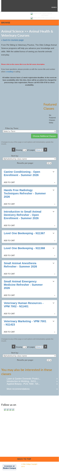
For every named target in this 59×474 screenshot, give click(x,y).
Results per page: (26, 163)
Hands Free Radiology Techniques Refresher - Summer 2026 (25, 193)
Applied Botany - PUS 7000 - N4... (23, 384)
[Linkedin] (13, 409)
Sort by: (15, 156)
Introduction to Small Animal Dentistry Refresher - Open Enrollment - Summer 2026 (22, 215)
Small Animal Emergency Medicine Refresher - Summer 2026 (23, 284)
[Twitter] (8, 409)
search (54, 7)
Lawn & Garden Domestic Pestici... (23, 379)
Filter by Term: (12, 128)
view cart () (50, 18)
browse (5, 22)
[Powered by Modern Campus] (9, 467)
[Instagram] (10, 409)
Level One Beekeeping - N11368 (24, 248)
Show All (39, 150)
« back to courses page (12, 40)
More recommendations (18, 389)
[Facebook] (5, 409)
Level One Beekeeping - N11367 (24, 233)
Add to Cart (9, 182)
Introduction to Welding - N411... (22, 381)
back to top (24, 459)
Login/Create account (46, 14)
